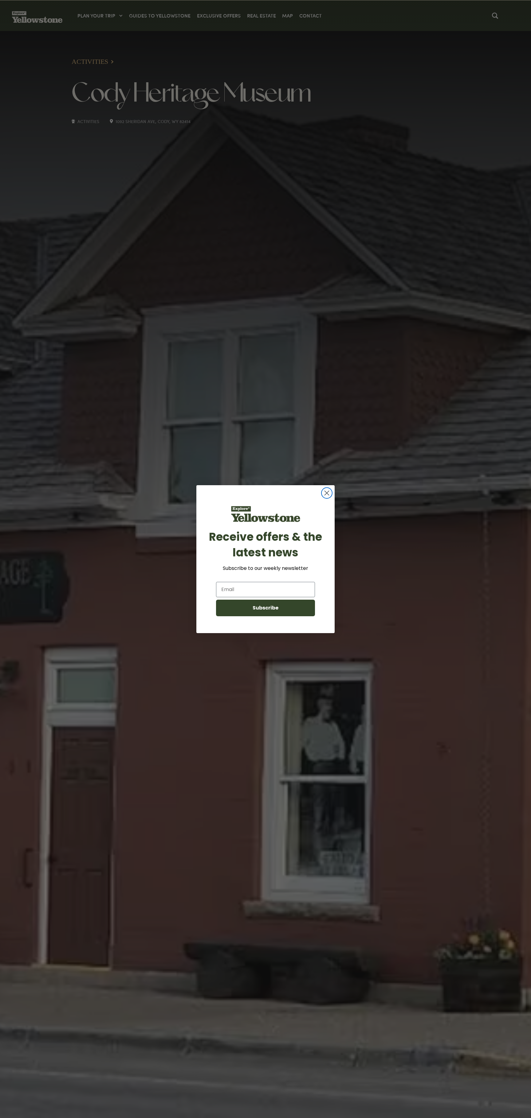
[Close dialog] (326, 493)
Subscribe (265, 607)
